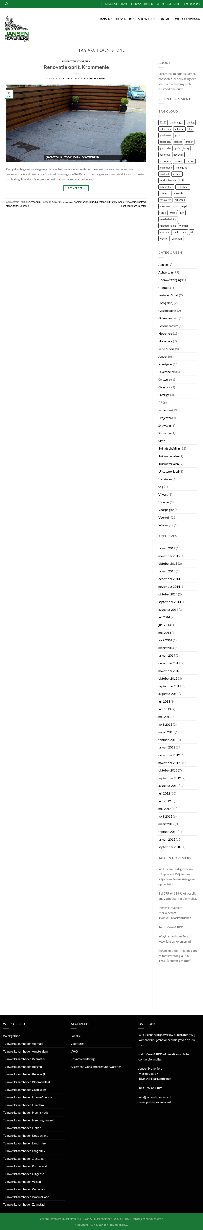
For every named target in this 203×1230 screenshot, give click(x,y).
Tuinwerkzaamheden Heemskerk (25, 1112)
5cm (54, 201)
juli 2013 (164, 701)
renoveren (165, 199)
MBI (181, 180)
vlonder (183, 225)
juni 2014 (164, 625)
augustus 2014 (168, 609)
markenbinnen (168, 180)
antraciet (179, 129)
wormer (164, 238)
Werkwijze (165, 525)
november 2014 (169, 586)
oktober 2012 (167, 770)
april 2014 (165, 640)
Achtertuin (165, 272)
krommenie (118, 201)
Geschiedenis (167, 310)
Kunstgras (165, 364)
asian (85, 201)
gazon (177, 135)
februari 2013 (167, 740)
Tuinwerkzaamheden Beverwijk (24, 1074)
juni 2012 (164, 801)
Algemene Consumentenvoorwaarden (96, 1066)
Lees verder (76, 188)
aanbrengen (176, 122)
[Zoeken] (6, 4)
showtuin (165, 206)
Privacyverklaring (83, 1059)
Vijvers (163, 494)
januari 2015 (166, 571)
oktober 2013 (167, 678)
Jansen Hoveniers (95, 78)
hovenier (178, 154)
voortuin (24, 205)
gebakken (165, 141)
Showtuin (146, 19)
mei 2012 (164, 808)
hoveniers (165, 161)
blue (91, 201)
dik (109, 201)
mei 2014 (164, 632)
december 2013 (169, 663)
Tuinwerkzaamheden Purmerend (25, 1166)
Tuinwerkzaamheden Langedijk (24, 1151)
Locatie (76, 1036)
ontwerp (164, 193)
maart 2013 (166, 732)
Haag (186, 148)
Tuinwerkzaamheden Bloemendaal (26, 1082)
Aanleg (163, 264)
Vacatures (165, 479)
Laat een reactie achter (133, 205)
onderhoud (183, 187)
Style (161, 441)
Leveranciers (167, 372)
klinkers (190, 161)
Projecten (69, 61)
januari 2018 (166, 548)
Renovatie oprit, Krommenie (76, 67)
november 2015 (169, 556)
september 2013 (169, 686)
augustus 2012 (168, 785)
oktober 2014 (167, 594)
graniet (189, 141)
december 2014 (169, 579)
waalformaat (179, 232)
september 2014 (169, 602)
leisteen (177, 174)
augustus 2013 (168, 693)
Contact (165, 19)
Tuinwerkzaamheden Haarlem (23, 1105)
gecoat (178, 141)
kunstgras (181, 167)
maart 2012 (166, 824)
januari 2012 (166, 839)
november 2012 (169, 763)
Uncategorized (168, 471)
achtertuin (165, 129)
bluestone (100, 201)
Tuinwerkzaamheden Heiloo (22, 1128)
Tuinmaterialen (142, 3)
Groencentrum (116, 3)
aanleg (77, 201)
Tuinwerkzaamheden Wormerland (26, 1197)
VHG (74, 1051)
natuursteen (166, 187)
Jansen (105, 19)
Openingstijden (168, 3)
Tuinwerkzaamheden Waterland (24, 1189)
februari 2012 (167, 831)
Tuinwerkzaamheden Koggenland (25, 1135)
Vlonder (163, 502)
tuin (182, 212)
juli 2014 (164, 617)
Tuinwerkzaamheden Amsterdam (25, 1051)
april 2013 (165, 724)
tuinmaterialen (168, 225)
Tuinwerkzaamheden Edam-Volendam (28, 1097)
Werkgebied (11, 1036)
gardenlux (165, 135)
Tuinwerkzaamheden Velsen (22, 1181)
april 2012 (165, 816)
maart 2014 (166, 648)
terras (173, 212)
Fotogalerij (165, 303)
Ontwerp (164, 379)
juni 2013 (164, 709)
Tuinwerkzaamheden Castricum (24, 1089)
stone (9, 205)
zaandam (177, 238)
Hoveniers (124, 19)
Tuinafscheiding (169, 448)
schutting (180, 199)
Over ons (164, 387)
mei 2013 (164, 717)
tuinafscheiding (168, 219)
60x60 (69, 201)
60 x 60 (61, 201)
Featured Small (168, 295)
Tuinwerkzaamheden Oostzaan (24, 1158)
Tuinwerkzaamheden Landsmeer (25, 1143)
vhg (160, 486)
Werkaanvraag (187, 19)
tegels (163, 212)
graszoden (165, 148)
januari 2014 (166, 655)
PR (160, 402)
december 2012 (169, 755)
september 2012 (169, 778)
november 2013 (169, 671)
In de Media (166, 349)
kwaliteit (164, 174)
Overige (163, 395)
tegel (16, 205)
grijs (177, 148)
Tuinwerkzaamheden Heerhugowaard (28, 1120)
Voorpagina (166, 509)
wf (191, 232)
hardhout (165, 154)
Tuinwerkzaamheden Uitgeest (23, 1174)
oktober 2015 (167, 563)
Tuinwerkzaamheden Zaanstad (24, 1204)
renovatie (130, 201)
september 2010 (169, 847)
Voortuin (83, 61)
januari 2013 (166, 747)
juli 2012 (164, 793)
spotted (141, 201)
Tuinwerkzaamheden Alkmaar (23, 1043)
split (175, 206)
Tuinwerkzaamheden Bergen (22, 1066)
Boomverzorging (170, 280)
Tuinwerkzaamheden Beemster (24, 1059)
